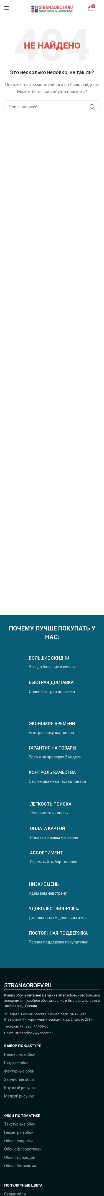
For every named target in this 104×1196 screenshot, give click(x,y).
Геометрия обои (19, 1132)
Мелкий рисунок (19, 1096)
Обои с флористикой (23, 1149)
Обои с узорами (18, 1141)
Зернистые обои (19, 1079)
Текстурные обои (19, 1124)
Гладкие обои (16, 1063)
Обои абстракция (20, 1166)
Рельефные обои (19, 1054)
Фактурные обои (19, 1071)
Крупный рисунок (20, 1088)
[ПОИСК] (92, 106)
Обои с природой (19, 1157)
